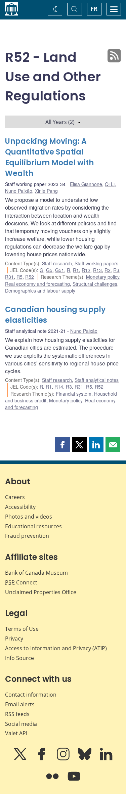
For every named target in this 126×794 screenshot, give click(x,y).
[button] (62, 444)
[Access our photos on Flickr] (53, 781)
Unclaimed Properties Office (40, 592)
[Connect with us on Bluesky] (85, 758)
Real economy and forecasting (37, 283)
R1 (76, 270)
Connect (21, 582)
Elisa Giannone (86, 184)
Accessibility (20, 507)
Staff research (57, 263)
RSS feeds (17, 714)
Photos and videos (28, 516)
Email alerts (20, 704)
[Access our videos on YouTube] (74, 781)
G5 (49, 270)
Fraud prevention (27, 535)
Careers (15, 497)
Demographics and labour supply (40, 290)
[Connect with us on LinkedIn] (106, 758)
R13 (97, 270)
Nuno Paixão (18, 190)
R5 (19, 276)
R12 (86, 270)
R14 (58, 386)
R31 (9, 276)
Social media (21, 723)
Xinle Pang (46, 190)
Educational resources (33, 526)
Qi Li (110, 184)
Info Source (19, 658)
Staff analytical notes (97, 380)
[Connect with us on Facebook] (42, 758)
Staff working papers (96, 263)
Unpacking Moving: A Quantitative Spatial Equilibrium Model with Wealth (49, 157)
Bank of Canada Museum (36, 572)
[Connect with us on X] (21, 758)
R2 (107, 270)
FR (94, 8)
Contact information (30, 694)
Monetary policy (102, 276)
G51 (59, 270)
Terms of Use (22, 628)
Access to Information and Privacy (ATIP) (56, 648)
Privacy (14, 638)
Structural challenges (95, 283)
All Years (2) (60, 122)
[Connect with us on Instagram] (64, 758)
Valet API (16, 733)
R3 (116, 270)
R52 (29, 276)
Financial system (73, 393)
